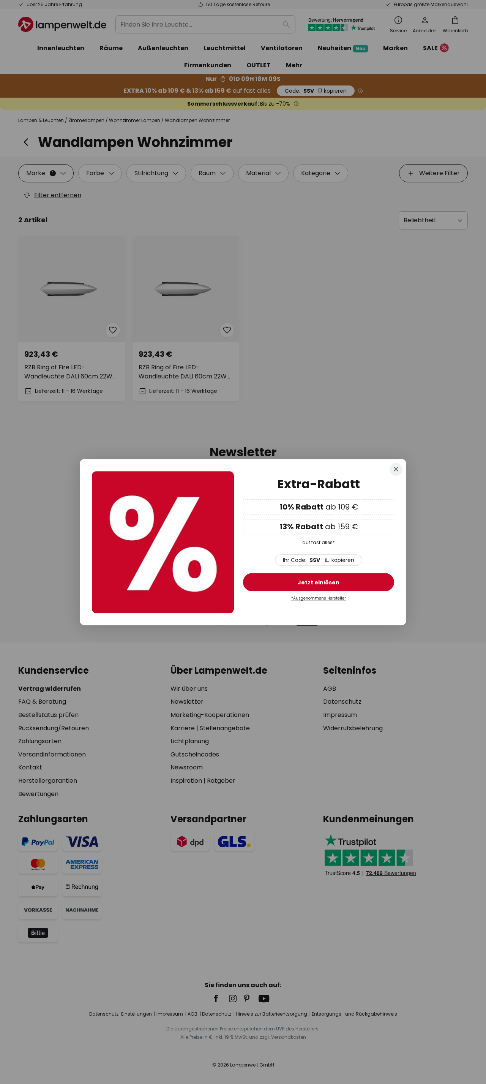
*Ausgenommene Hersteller (318, 598)
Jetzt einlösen (318, 583)
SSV (318, 560)
